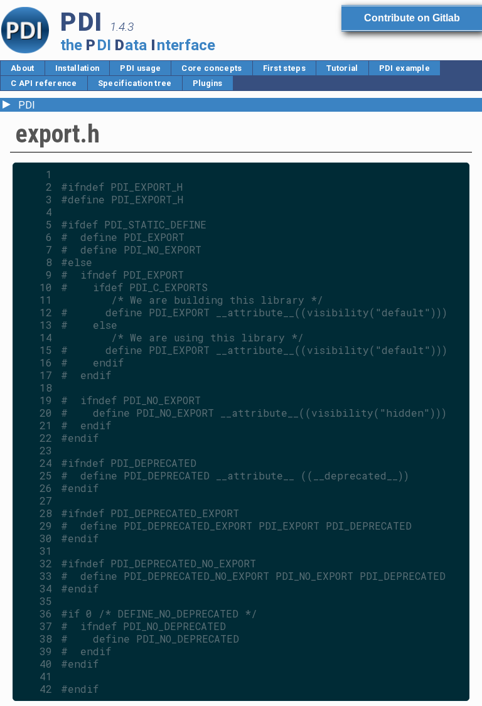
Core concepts (211, 68)
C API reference (44, 83)
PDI (26, 105)
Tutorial (342, 68)
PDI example (405, 68)
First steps (284, 68)
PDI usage (140, 68)
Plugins (208, 83)
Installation (77, 68)
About (23, 68)
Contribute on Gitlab (412, 18)
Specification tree (135, 83)
